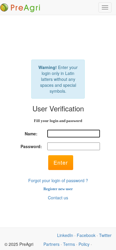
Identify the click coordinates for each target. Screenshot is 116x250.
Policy (84, 244)
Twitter (105, 235)
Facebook (86, 235)
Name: (31, 134)
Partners (51, 244)
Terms (69, 244)
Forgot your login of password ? (58, 180)
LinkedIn (65, 235)
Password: (31, 146)
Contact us (58, 198)
